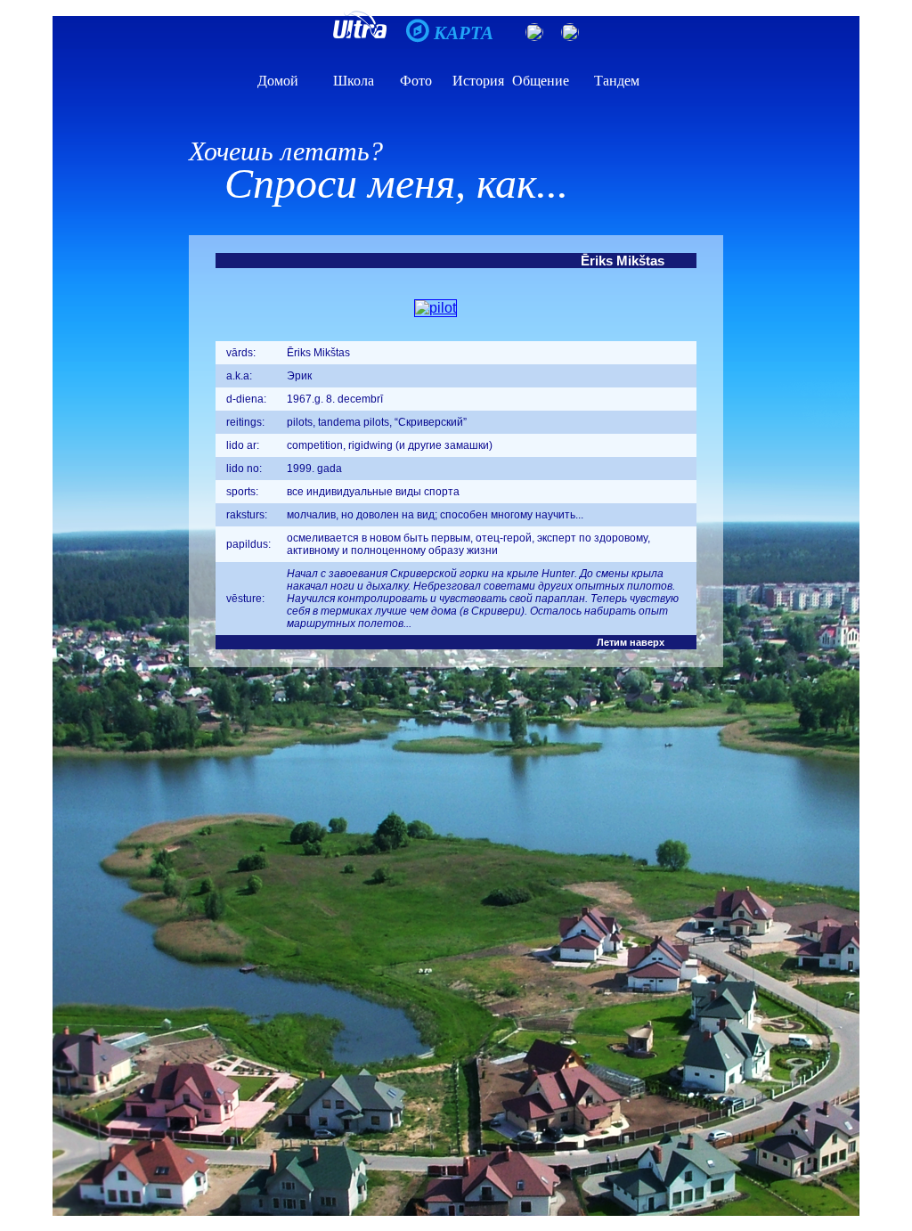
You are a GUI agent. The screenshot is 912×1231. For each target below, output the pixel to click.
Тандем (616, 80)
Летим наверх (630, 642)
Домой (277, 80)
